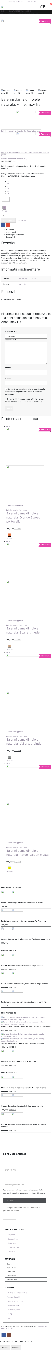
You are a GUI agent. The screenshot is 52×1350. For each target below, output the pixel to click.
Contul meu (12, 1243)
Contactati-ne (13, 1239)
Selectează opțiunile (15, 505)
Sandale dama (12, 1279)
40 (8, 194)
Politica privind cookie (15, 1301)
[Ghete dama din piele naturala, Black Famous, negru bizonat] (26, 977)
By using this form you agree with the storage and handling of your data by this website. (25, 400)
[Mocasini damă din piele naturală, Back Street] (26, 1055)
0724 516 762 (31, 2)
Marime (26, 178)
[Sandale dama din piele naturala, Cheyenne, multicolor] (26, 896)
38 (8, 189)
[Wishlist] (37, 7)
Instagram (9, 1335)
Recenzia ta (10, 340)
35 (8, 181)
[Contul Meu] (32, 7)
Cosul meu (11, 1252)
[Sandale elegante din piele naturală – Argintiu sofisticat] (26, 1037)
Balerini (12, 174)
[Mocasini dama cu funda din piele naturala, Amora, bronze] (26, 1081)
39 (8, 191)
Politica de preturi (14, 1310)
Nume (8, 368)
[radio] (4, 207)
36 (8, 184)
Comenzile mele (13, 1247)
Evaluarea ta (11, 332)
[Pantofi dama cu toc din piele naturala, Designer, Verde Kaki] (26, 995)
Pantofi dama (11, 1275)
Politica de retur (13, 1305)
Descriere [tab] (10, 230)
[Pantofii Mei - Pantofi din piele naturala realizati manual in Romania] (6, 7)
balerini (41, 174)
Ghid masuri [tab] (11, 232)
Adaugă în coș (8, 220)
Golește (5, 211)
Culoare (26, 203)
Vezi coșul (22, 220)
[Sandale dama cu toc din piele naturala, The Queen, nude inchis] (26, 932)
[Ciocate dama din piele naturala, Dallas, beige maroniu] (26, 959)
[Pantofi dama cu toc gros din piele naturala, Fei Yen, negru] (26, 914)
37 (8, 186)
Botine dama (11, 1268)
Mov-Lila (22, 284)
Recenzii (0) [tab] (11, 237)
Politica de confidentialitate (17, 1293)
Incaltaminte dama (23, 174)
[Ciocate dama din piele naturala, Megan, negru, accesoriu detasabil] (26, 1117)
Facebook (3, 225)
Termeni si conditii (13, 1297)
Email (8, 225)
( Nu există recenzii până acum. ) (14, 159)
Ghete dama (11, 1272)
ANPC (10, 1314)
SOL (9, 1318)
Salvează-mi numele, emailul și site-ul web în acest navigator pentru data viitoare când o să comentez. (25, 391)
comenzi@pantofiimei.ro (15, 2)
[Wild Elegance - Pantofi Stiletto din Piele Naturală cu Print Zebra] (26, 1020)
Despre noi (11, 1235)
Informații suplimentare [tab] (15, 235)
